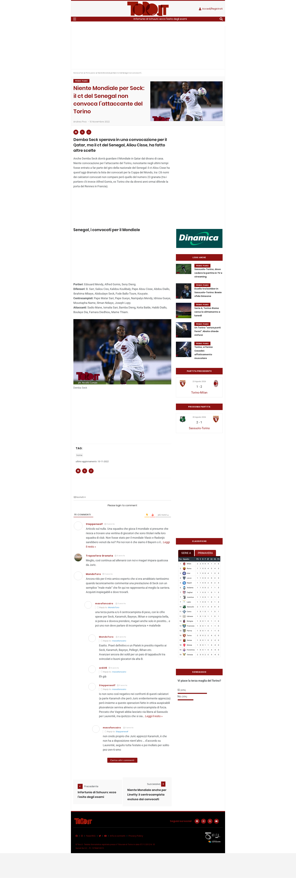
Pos (180, 559)
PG (197, 559)
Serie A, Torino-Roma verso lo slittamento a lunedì (207, 312)
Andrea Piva (79, 121)
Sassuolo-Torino (199, 428)
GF (208, 559)
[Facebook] (197, 821)
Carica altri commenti (122, 760)
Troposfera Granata (99, 555)
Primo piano (90, 73)
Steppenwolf (122, 731)
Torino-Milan (199, 392)
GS (211, 559)
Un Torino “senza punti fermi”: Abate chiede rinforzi (207, 331)
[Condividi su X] (82, 132)
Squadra (186, 559)
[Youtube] (216, 821)
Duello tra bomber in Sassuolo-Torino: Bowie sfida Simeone (208, 292)
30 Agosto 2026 (199, 417)
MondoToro (93, 574)
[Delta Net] (212, 837)
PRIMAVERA (205, 553)
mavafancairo (104, 603)
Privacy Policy (136, 835)
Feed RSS (91, 835)
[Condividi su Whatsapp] (88, 132)
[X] (210, 821)
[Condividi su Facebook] (75, 132)
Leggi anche (199, 257)
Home (75, 73)
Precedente (91, 786)
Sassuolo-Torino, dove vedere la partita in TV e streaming (208, 273)
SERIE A (186, 553)
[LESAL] (199, 238)
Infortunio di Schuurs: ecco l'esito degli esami (160, 19)
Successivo (154, 784)
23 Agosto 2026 (199, 381)
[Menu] (74, 19)
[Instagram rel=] (203, 821)
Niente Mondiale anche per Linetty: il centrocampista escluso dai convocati (146, 794)
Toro (81, 73)
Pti (218, 559)
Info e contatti (117, 835)
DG (215, 559)
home (79, 455)
